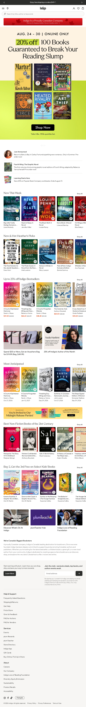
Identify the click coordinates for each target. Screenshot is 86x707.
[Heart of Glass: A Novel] (29, 208)
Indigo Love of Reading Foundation (17, 675)
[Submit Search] (5, 14)
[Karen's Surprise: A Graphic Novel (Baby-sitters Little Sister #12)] (12, 482)
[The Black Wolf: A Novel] (47, 208)
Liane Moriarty (9, 227)
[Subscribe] (79, 573)
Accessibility (8, 691)
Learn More (9, 573)
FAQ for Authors (10, 618)
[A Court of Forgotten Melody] (44, 294)
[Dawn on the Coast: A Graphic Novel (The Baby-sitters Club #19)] (30, 482)
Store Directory (9, 645)
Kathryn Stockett (60, 311)
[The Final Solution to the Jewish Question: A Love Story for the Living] (12, 251)
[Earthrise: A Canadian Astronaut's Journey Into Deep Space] (62, 379)
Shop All (79, 194)
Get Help (7, 606)
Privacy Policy (31, 703)
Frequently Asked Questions (14, 598)
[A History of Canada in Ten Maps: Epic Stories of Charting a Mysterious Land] (65, 439)
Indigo (11, 703)
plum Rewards (9, 636)
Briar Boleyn (79, 227)
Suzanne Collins (45, 501)
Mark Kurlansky (44, 456)
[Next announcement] (81, 2)
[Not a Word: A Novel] (65, 208)
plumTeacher (9, 641)
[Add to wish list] (17, 218)
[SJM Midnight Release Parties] (43, 413)
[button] (3, 8)
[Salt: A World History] (47, 439)
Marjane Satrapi (9, 458)
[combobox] (44, 14)
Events (6, 632)
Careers (7, 667)
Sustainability (9, 683)
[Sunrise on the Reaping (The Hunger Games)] (48, 482)
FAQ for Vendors (10, 622)
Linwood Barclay (62, 225)
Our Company (9, 671)
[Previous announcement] (4, 2)
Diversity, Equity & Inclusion (14, 679)
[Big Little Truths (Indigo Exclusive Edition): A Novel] (12, 208)
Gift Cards (7, 653)
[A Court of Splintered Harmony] (12, 294)
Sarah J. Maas (8, 313)
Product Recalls (9, 687)
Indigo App (8, 649)
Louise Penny (43, 227)
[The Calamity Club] (62, 294)
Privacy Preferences (44, 703)
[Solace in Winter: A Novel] (47, 251)
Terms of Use (57, 703)
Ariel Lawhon (25, 270)
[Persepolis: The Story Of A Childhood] (12, 439)
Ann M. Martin (8, 501)
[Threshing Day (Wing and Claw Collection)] (28, 294)
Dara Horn (7, 270)
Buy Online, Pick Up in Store (14, 657)
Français (20, 698)
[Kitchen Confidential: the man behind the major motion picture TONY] (30, 439)
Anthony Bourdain (28, 458)
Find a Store (8, 610)
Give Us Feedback (10, 614)
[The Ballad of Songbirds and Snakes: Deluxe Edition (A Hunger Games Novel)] (66, 482)
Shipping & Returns (11, 602)
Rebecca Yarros (26, 313)
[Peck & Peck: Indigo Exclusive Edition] (65, 251)
